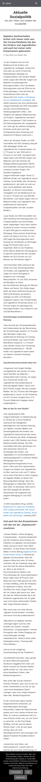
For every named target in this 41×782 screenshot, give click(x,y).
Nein (28, 772)
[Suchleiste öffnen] (36, 3)
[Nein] (38, 767)
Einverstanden (16, 772)
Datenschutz (20, 777)
